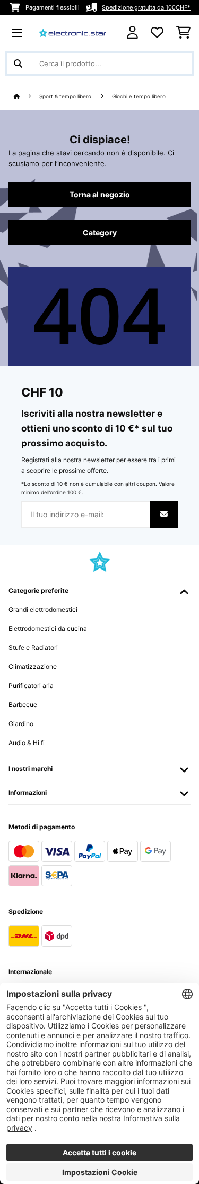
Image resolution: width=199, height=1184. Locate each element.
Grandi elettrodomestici (42, 609)
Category (100, 232)
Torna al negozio (100, 194)
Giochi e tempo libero (139, 96)
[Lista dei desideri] (157, 32)
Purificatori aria (31, 686)
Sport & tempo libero (66, 96)
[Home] (26, 96)
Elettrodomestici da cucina (47, 628)
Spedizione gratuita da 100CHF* (146, 7)
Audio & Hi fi (26, 743)
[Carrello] (183, 32)
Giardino (20, 724)
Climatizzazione (32, 667)
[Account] (132, 32)
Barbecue (22, 705)
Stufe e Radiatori (33, 647)
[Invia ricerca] (18, 63)
